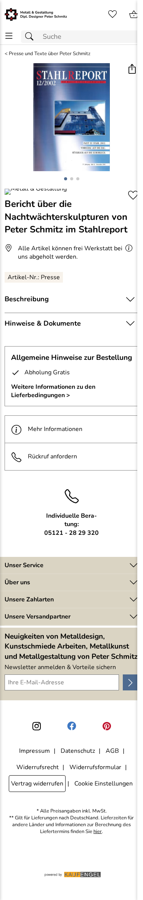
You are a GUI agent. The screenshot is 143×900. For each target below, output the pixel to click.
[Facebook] (71, 726)
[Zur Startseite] (36, 14)
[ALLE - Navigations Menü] (9, 35)
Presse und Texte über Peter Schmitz (49, 54)
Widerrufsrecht (37, 767)
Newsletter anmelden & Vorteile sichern (60, 667)
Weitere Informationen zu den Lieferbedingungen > (53, 391)
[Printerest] (106, 726)
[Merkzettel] (112, 14)
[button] (131, 69)
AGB (112, 751)
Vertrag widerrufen (37, 783)
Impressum (34, 751)
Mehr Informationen (55, 429)
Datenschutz (78, 751)
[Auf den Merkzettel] (133, 195)
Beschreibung (27, 299)
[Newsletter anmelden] (130, 682)
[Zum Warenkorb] (133, 14)
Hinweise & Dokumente (43, 323)
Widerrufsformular (95, 767)
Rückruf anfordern (52, 456)
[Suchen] (31, 36)
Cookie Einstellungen (103, 783)
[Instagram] (36, 726)
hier (97, 831)
